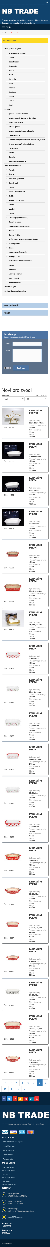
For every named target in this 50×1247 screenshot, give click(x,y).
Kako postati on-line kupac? (13, 1142)
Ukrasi (11, 100)
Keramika (12, 79)
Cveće (11, 57)
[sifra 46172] (13, 890)
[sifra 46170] (13, 958)
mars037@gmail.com (16, 1217)
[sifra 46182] (13, 823)
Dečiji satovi (13, 148)
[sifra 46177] (13, 722)
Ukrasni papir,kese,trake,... (19, 217)
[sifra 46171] (13, 1058)
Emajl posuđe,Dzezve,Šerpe (19, 226)
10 (5, 1089)
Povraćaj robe (8, 1159)
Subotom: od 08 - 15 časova (8, 1175)
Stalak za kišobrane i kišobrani (20, 261)
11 (12, 1089)
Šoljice (11, 174)
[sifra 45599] (13, 587)
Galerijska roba (14, 256)
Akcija (7, 313)
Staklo (11, 196)
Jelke (11, 74)
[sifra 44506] (13, 517)
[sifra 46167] (13, 924)
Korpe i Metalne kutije (17, 191)
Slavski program (15, 222)
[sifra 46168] (13, 1025)
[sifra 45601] (13, 618)
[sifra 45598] (13, 554)
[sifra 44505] (13, 450)
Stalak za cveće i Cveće (18, 252)
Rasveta (12, 88)
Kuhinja (12, 170)
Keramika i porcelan (16, 178)
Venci (11, 105)
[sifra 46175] (13, 688)
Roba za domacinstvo (13, 165)
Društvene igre (10, 287)
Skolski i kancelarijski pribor (15, 291)
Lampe (11, 187)
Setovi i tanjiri (14, 183)
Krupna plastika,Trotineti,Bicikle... (21, 144)
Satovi (11, 204)
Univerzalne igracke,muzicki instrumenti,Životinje (27, 139)
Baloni (11, 152)
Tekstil (11, 96)
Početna (4, 33)
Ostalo (11, 213)
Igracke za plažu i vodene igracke (21, 131)
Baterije (12, 157)
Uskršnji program (15, 274)
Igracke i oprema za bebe (18, 114)
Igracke (7, 109)
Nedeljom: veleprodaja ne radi (9, 1182)
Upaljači (12, 209)
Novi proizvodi (11, 305)
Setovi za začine (15, 282)
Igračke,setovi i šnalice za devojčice (22, 118)
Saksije (11, 265)
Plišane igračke (15, 126)
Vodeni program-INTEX (17, 161)
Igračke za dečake (16, 122)
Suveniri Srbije (14, 235)
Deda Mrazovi (14, 62)
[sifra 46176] (13, 789)
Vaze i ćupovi (14, 278)
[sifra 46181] (13, 655)
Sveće (11, 248)
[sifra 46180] (13, 756)
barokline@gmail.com (26, 1211)
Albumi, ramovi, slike (17, 200)
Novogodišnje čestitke (17, 53)
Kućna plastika (14, 243)
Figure (11, 70)
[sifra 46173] (13, 991)
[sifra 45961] (13, 416)
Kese (11, 83)
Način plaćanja (8, 1150)
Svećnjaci (12, 92)
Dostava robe (8, 1154)
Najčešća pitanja (9, 1146)
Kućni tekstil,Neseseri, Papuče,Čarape (23, 239)
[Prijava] (46, 2)
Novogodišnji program (13, 49)
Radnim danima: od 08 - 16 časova (8, 1168)
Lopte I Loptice (14, 135)
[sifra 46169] (13, 857)
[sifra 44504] (13, 484)
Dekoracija (13, 66)
